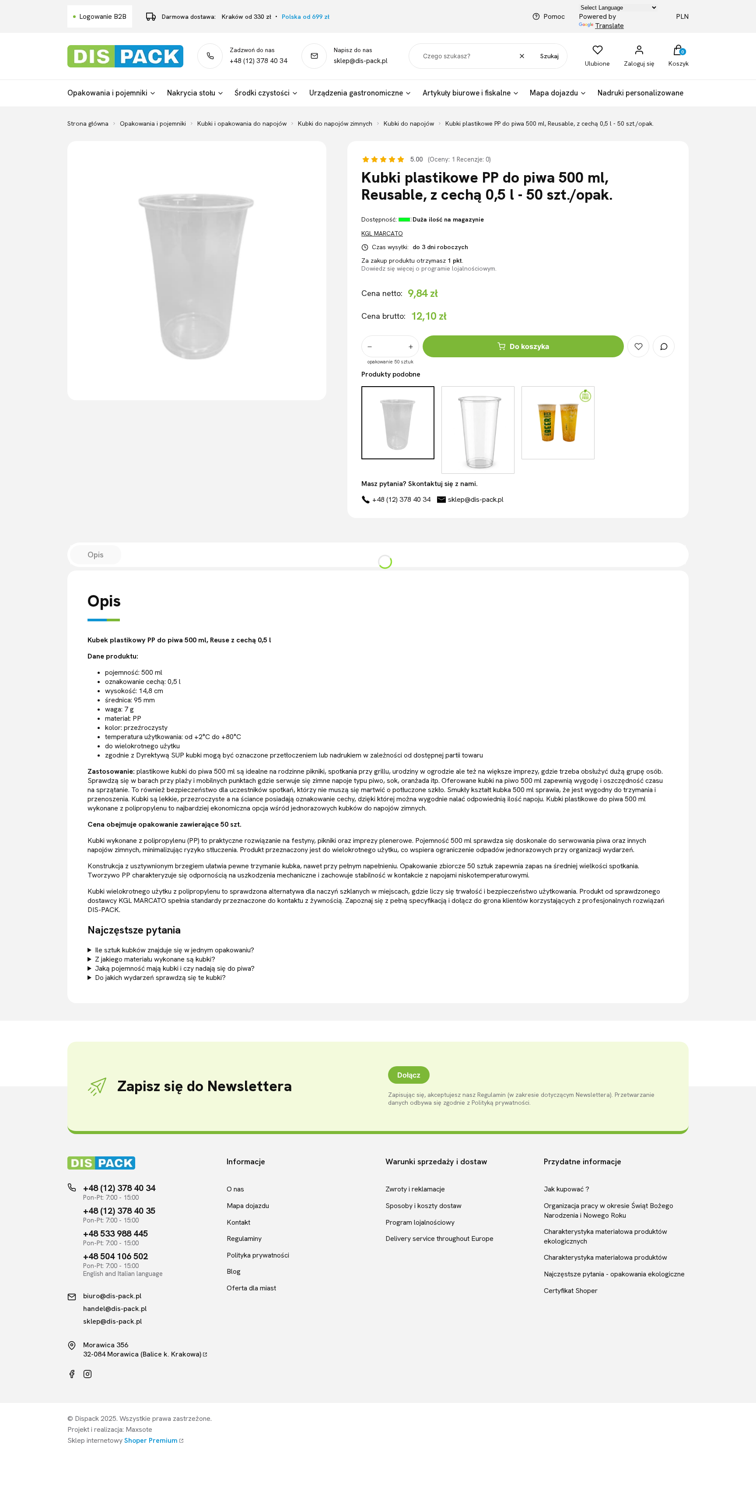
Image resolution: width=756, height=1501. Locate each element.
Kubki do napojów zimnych (335, 123)
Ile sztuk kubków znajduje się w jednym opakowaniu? (174, 950)
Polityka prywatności (258, 1255)
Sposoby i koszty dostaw (423, 1205)
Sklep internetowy (122, 1440)
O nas (235, 1189)
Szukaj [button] (549, 56)
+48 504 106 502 (115, 1256)
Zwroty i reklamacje (415, 1189)
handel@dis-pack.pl (115, 1308)
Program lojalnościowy (420, 1222)
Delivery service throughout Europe (439, 1238)
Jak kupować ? (566, 1189)
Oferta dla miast (251, 1288)
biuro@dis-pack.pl (112, 1296)
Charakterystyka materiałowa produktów (605, 1257)
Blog (234, 1271)
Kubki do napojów (409, 123)
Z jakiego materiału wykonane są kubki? (155, 959)
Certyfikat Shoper (571, 1290)
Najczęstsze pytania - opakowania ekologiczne (614, 1274)
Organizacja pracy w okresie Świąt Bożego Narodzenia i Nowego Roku (608, 1210)
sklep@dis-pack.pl (361, 60)
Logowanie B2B (102, 16)
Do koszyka (529, 346)
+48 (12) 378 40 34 (258, 60)
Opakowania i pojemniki (153, 123)
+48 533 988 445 (115, 1233)
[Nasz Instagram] (87, 1374)
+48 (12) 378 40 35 (119, 1210)
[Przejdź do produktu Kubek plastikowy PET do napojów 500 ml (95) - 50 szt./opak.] (477, 430)
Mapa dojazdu (248, 1205)
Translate (609, 25)
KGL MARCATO (382, 233)
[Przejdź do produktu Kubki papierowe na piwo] (558, 430)
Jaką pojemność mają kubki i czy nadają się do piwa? (175, 968)
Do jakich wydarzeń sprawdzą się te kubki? (160, 977)
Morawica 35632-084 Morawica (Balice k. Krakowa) (142, 1349)
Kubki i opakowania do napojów (242, 123)
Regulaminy (244, 1238)
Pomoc (554, 16)
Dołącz (408, 1075)
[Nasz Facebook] (71, 1374)
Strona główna (87, 123)
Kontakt (238, 1222)
